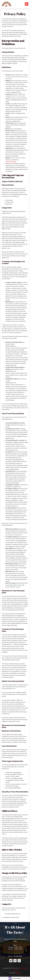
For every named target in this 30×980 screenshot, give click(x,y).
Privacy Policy (22, 968)
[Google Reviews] (15, 960)
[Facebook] (10, 960)
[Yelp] (19, 960)
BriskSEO (18, 972)
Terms (15, 970)
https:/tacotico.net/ (11, 161)
